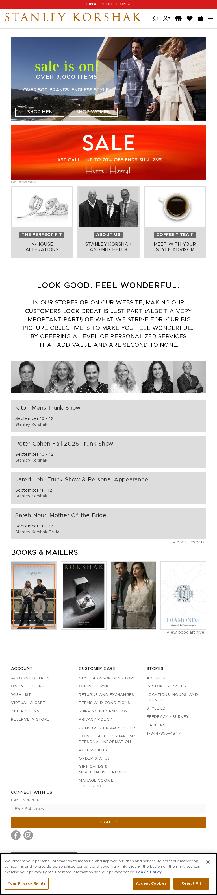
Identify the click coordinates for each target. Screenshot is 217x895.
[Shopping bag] (200, 18)
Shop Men (40, 112)
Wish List (21, 695)
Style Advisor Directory (107, 678)
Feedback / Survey (168, 717)
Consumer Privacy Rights (107, 728)
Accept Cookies (151, 883)
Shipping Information (103, 711)
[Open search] (155, 18)
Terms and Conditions (104, 703)
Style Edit (158, 708)
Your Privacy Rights (26, 883)
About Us (157, 678)
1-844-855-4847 (164, 734)
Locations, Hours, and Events (172, 697)
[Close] (208, 862)
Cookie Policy (149, 872)
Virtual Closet (28, 703)
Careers (156, 725)
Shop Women (93, 112)
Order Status (94, 758)
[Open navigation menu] (210, 18)
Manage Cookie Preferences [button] (96, 783)
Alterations (25, 711)
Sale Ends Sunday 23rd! (108, 4)
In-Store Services (166, 686)
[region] (108, 874)
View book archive (185, 633)
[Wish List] (189, 18)
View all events (189, 542)
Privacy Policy (95, 719)
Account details (30, 678)
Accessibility (93, 750)
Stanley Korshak (73, 18)
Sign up (109, 822)
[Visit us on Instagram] (28, 835)
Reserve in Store (30, 719)
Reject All (191, 883)
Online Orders (27, 686)
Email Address (25, 800)
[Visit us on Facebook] (16, 835)
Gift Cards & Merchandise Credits (103, 769)
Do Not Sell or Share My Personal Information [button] (107, 739)
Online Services (97, 686)
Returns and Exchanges (106, 695)
